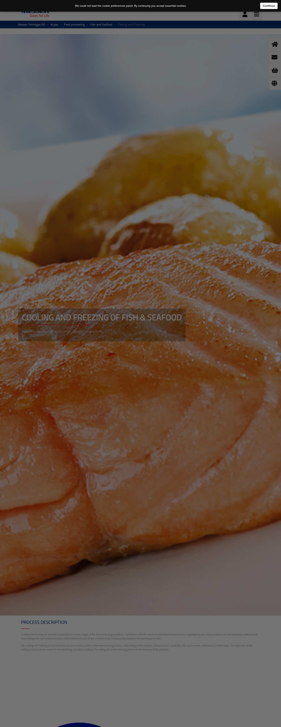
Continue (269, 5)
